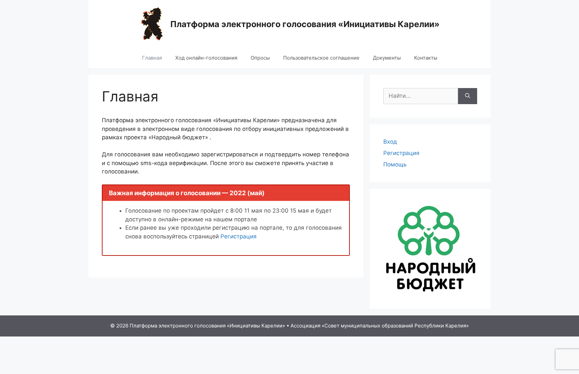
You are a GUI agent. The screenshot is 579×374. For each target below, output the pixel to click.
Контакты (425, 58)
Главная (152, 58)
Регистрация (238, 236)
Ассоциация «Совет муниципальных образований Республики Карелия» (380, 325)
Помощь (394, 164)
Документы (387, 58)
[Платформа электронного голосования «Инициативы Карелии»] (152, 23)
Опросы (260, 58)
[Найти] (467, 96)
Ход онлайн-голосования (206, 58)
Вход (390, 141)
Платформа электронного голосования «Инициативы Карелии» (305, 24)
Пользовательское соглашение (321, 58)
